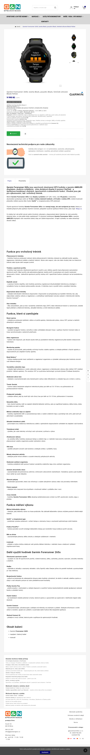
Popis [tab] (10, 181)
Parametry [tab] (22, 181)
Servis (76, 722)
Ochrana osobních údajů (76, 715)
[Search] (55, 8)
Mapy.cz (79, 209)
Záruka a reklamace (75, 719)
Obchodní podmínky (75, 712)
